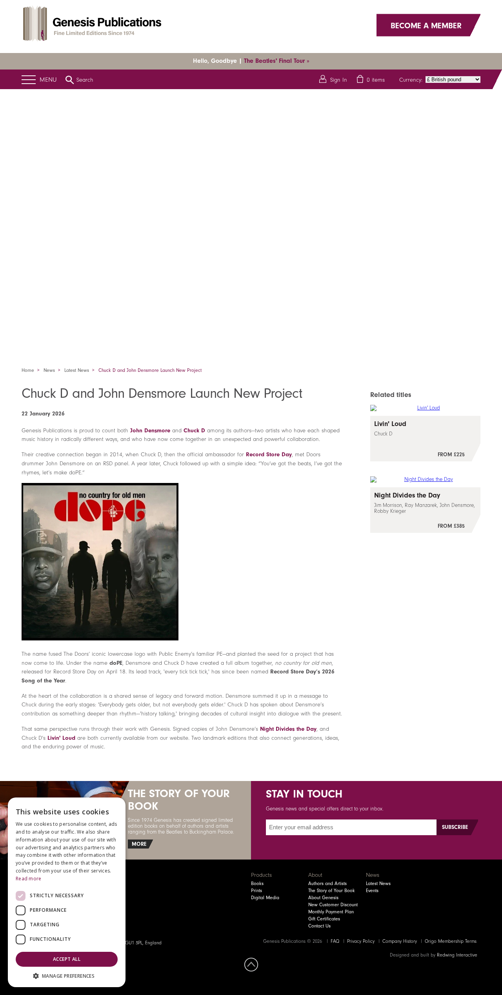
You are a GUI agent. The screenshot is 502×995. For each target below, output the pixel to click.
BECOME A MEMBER (426, 25)
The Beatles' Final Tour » (276, 60)
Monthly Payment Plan (331, 912)
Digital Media (265, 897)
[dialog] (67, 892)
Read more (29, 878)
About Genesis (323, 897)
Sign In (338, 79)
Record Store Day (269, 454)
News (49, 370)
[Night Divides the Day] (425, 510)
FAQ (335, 941)
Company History (399, 941)
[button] (67, 975)
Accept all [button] (66, 959)
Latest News (76, 370)
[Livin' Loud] (425, 438)
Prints (256, 890)
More (139, 844)
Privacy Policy (361, 941)
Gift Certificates (324, 919)
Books (257, 883)
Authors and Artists (327, 883)
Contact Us (319, 926)
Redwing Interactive (457, 955)
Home (28, 370)
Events (372, 890)
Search (84, 79)
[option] (251, 218)
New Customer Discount (333, 904)
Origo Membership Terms (451, 941)
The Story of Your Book (331, 890)
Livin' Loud (61, 737)
